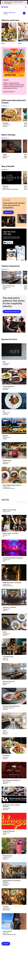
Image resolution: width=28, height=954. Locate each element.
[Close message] (25, 3)
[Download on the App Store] (14, 242)
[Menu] (25, 7)
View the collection (8, 91)
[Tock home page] (4, 7)
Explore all (4, 106)
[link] (11, 118)
